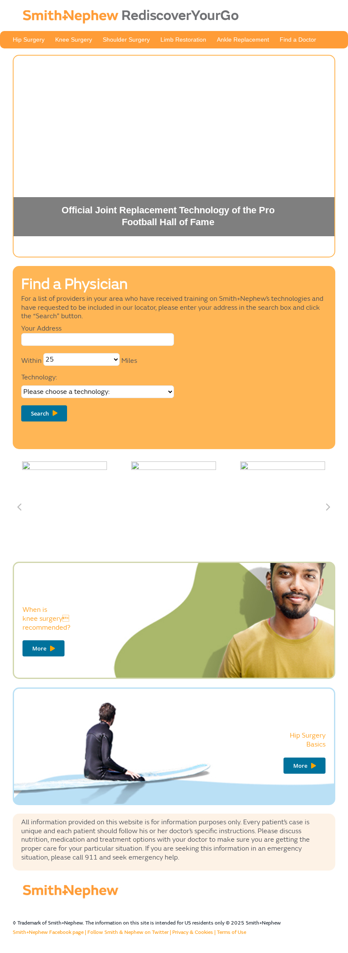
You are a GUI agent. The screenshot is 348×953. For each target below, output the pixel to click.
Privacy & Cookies (192, 932)
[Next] (328, 506)
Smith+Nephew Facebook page (48, 932)
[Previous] (19, 506)
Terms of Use (231, 932)
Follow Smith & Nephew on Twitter (127, 932)
